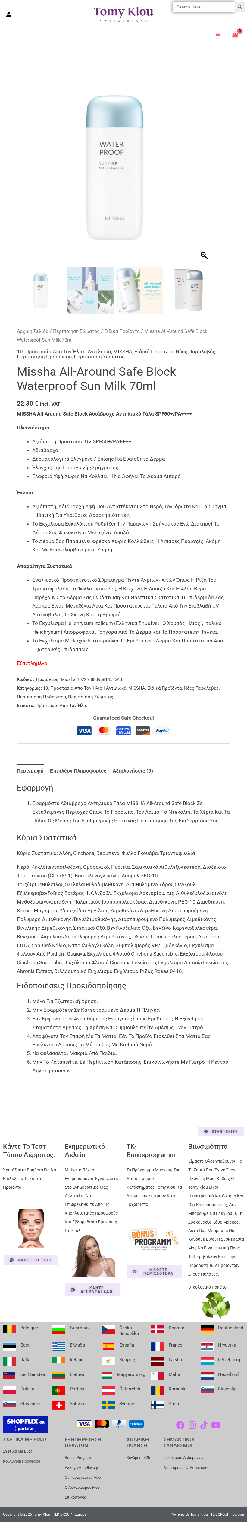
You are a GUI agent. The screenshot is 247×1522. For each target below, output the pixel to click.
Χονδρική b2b (138, 1457)
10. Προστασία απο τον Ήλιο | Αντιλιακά (64, 352)
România (177, 1389)
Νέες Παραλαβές (195, 352)
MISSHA (122, 352)
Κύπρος (127, 1359)
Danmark (178, 1328)
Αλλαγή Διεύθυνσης (82, 1467)
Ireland (76, 1359)
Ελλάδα (77, 1345)
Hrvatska (227, 1345)
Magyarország (131, 1374)
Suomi (175, 1403)
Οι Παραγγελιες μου (83, 1477)
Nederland (228, 1374)
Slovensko (31, 1403)
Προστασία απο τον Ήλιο (62, 705)
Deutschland (230, 1328)
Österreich (129, 1389)
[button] (205, 169)
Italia (25, 1359)
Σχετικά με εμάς (18, 1451)
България (80, 1328)
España (126, 1345)
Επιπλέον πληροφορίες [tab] (78, 771)
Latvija (175, 1359)
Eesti (25, 1345)
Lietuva (77, 1374)
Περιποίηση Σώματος (76, 331)
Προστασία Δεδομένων (183, 1457)
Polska (27, 1389)
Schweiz (78, 1403)
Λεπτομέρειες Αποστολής (186, 1467)
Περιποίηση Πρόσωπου (44, 357)
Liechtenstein (32, 1374)
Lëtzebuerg (229, 1359)
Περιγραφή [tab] (30, 771)
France (175, 1345)
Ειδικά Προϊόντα (122, 331)
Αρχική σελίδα (32, 331)
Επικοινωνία (75, 1497)
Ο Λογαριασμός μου (82, 1487)
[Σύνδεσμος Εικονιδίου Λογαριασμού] (8, 14)
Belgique (29, 1328)
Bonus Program (78, 1457)
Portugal (78, 1389)
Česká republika (129, 1330)
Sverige (126, 1403)
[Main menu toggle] (218, 34)
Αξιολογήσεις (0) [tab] (133, 771)
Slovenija (227, 1389)
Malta (174, 1374)
